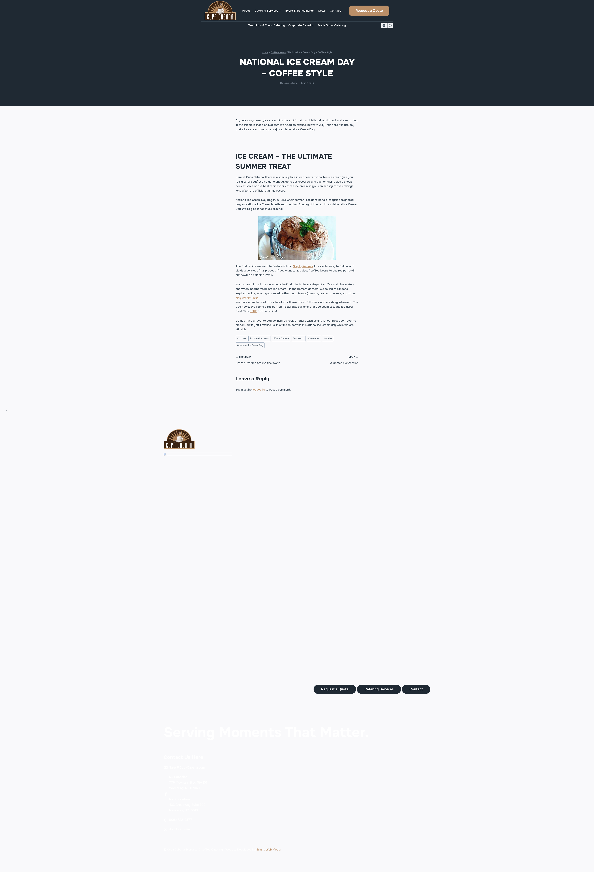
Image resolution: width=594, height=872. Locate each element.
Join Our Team (179, 829)
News (321, 10)
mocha (328, 338)
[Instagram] (390, 25)
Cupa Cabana (290, 83)
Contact (335, 10)
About (246, 10)
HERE (253, 311)
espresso (298, 338)
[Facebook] (384, 25)
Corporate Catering (301, 25)
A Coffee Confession (344, 360)
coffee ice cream (259, 338)
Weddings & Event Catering (266, 25)
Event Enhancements (299, 10)
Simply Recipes (303, 266)
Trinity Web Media (268, 849)
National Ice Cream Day (250, 345)
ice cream (313, 338)
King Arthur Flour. (247, 297)
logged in (258, 389)
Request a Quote (369, 11)
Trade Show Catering (331, 25)
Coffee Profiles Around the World (258, 360)
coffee (241, 338)
